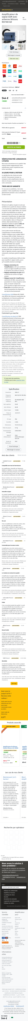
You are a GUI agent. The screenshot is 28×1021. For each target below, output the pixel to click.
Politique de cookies (9, 903)
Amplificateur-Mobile (9, 1006)
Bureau (16, 931)
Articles (3, 969)
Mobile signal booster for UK (8, 989)
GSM (10, 90)
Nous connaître (5, 931)
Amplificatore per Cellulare (9, 994)
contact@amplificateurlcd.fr (9, 1)
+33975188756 (21, 1)
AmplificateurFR (20, 1006)
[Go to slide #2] (13, 47)
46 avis (24, 19)
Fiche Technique (14, 52)
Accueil (3, 855)
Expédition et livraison (9, 892)
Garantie (6, 897)
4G (13, 90)
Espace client (6, 6)
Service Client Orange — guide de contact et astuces (7, 982)
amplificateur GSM (8, 294)
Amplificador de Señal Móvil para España (13, 993)
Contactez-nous (5, 933)
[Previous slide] (4, 34)
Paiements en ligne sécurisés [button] (9, 152)
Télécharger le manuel (14, 55)
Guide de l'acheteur (6, 963)
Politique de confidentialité (10, 890)
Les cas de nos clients (6, 965)
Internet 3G (17, 923)
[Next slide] (23, 34)
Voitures (17, 924)
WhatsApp (22, 3)
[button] (22, 455)
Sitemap (3, 934)
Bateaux (16, 926)
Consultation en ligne (13, 3)
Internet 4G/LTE (18, 919)
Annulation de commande (10, 899)
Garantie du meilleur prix (7, 926)
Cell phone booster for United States (18, 991)
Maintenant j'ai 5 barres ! (9, 778)
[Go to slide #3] (22, 47)
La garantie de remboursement (11, 901)
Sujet (3, 884)
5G (15, 921)
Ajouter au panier (14, 147)
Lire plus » (5, 817)
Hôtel (16, 933)
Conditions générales (6, 917)
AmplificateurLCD (7, 10)
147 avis (9, 754)
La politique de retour (9, 895)
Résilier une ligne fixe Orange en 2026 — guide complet (7, 974)
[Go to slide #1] (5, 47)
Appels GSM (17, 917)
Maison (16, 934)
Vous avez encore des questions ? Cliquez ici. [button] (16, 906)
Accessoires (17, 937)
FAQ (2, 967)
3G (16, 90)
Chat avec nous (14, 58)
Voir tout (14, 683)
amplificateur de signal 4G (10, 316)
